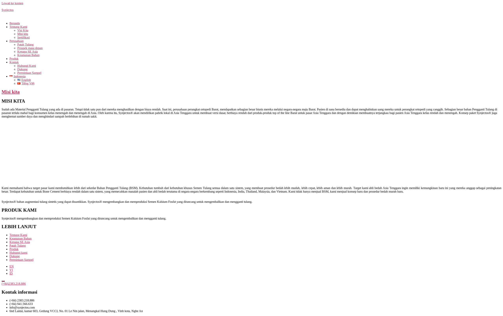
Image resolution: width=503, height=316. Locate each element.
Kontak (14, 62)
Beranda (14, 23)
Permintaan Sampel (29, 72)
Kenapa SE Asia (27, 51)
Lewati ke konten (12, 3)
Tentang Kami (18, 26)
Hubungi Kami (26, 65)
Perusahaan (16, 41)
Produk (13, 58)
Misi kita (22, 34)
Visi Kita (22, 30)
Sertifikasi (23, 37)
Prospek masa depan (30, 48)
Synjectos (8, 10)
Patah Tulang (25, 44)
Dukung (22, 69)
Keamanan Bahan (28, 55)
